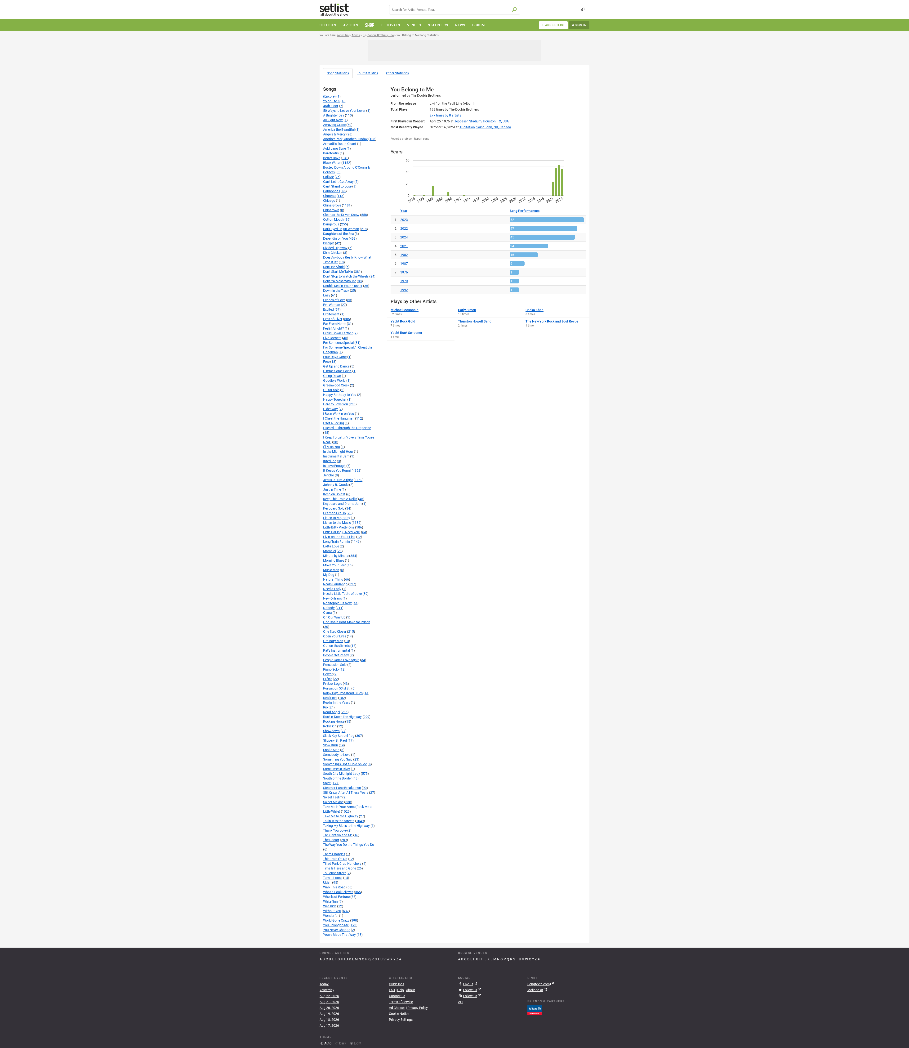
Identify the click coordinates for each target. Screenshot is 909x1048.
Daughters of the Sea (338, 234)
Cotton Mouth (333, 219)
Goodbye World (334, 380)
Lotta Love (331, 546)
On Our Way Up (334, 617)
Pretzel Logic (332, 683)
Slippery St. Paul (335, 740)
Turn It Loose (332, 878)
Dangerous (331, 224)
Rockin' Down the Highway (342, 717)
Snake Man (331, 750)
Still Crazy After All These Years (345, 792)
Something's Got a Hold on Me (345, 764)
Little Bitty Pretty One (338, 527)
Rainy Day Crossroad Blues (343, 693)
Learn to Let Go (334, 513)
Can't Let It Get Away (338, 182)
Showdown (331, 731)
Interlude (329, 461)
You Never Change (336, 930)
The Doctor (331, 840)
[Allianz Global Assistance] (534, 1010)
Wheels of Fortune (336, 897)
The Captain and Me (337, 835)
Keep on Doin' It (334, 494)
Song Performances (524, 211)
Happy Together (335, 399)
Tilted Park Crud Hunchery (342, 863)
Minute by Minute (335, 556)
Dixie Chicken (332, 253)
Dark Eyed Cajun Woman (341, 229)
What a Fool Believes (338, 892)
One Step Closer (334, 631)
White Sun (330, 901)
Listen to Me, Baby (336, 518)
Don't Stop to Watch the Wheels (346, 276)
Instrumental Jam (336, 456)
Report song (421, 138)
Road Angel (331, 712)
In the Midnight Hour (338, 451)
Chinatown (331, 210)
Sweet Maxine (333, 802)
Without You (332, 911)
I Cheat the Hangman (338, 418)
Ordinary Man (333, 641)
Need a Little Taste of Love (342, 594)
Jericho (328, 475)
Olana (327, 612)
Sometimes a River (336, 769)
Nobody (329, 608)
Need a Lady (332, 589)
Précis (327, 679)
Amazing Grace (334, 125)
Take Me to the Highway (340, 816)
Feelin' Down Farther (338, 333)
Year (403, 211)
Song (338, 73)
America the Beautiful (339, 129)
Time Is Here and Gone (339, 868)
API (460, 1002)
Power (328, 674)
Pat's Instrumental (336, 650)
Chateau (329, 196)
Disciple (328, 243)
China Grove (332, 205)
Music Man (331, 570)
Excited (328, 309)
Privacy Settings (401, 1019)
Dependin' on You (335, 238)
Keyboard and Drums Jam (342, 504)
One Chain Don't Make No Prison (346, 622)
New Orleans (332, 598)
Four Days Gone (335, 357)
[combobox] (454, 9)
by (445, 115)
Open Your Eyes (334, 636)
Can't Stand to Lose (337, 186)
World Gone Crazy (336, 920)
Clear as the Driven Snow (341, 215)
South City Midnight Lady (341, 773)
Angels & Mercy (334, 134)
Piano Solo (331, 669)
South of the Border (337, 778)
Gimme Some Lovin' (337, 371)
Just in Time (332, 489)
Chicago (329, 200)
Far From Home (334, 324)
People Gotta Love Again (341, 660)
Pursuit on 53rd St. (337, 688)
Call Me (328, 177)
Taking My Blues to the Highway (346, 826)
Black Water (332, 163)
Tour (367, 73)
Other (397, 73)
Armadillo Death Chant (339, 144)
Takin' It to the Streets (338, 821)
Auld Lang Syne (334, 148)
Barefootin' (331, 153)
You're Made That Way (339, 934)
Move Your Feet (334, 565)
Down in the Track (336, 290)
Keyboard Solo (333, 508)
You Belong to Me (336, 925)
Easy (326, 295)
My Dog (328, 575)
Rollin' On (329, 726)
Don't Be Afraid (334, 267)
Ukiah (327, 882)
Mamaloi (329, 551)
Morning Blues (333, 560)
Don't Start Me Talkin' (338, 271)
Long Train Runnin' (336, 541)
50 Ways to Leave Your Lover (344, 110)
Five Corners (332, 338)
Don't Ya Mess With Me (339, 281)
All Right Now (333, 120)
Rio (325, 707)
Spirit (327, 783)
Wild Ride (329, 906)
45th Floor (330, 106)
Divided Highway (335, 248)
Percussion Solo (335, 665)
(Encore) (329, 96)
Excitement (331, 314)
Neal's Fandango (335, 584)
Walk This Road (334, 887)
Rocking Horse (333, 721)
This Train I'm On (335, 859)
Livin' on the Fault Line (339, 537)
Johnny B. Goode (335, 485)
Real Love (330, 698)
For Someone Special (338, 343)
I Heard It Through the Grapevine (347, 428)
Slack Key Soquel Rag (338, 736)
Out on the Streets (336, 646)
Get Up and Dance (336, 366)
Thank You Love (335, 830)
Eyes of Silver (332, 319)
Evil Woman (331, 305)
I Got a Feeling (333, 423)
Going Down (332, 376)
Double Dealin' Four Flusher (342, 286)
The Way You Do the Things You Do (348, 844)
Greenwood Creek (336, 385)
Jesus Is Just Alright (338, 480)
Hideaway (330, 409)
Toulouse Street (334, 873)
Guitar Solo (331, 390)
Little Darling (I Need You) (341, 532)
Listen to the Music (337, 522)
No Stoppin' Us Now (337, 603)
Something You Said (337, 759)
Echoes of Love (334, 300)
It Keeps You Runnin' (338, 470)
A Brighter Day (333, 115)
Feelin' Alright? (333, 328)
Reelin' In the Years (336, 702)
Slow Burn (330, 745)
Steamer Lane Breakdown (342, 788)
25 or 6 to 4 (331, 101)
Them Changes (334, 854)
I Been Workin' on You (338, 414)
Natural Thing (333, 579)
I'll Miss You (331, 447)
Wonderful (330, 916)
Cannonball (331, 191)
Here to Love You (335, 404)
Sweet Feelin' (332, 797)
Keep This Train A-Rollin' (340, 499)
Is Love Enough (334, 466)
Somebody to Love (336, 755)
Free (326, 361)
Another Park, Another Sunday (345, 139)
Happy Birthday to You (339, 395)
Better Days (331, 158)
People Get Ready (336, 655)
